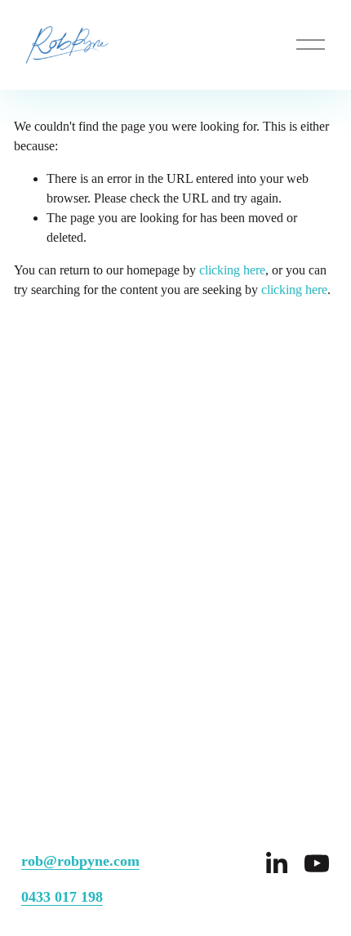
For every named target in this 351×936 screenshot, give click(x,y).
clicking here (232, 270)
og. (228, 505)
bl (215, 505)
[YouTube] (317, 863)
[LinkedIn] (276, 863)
